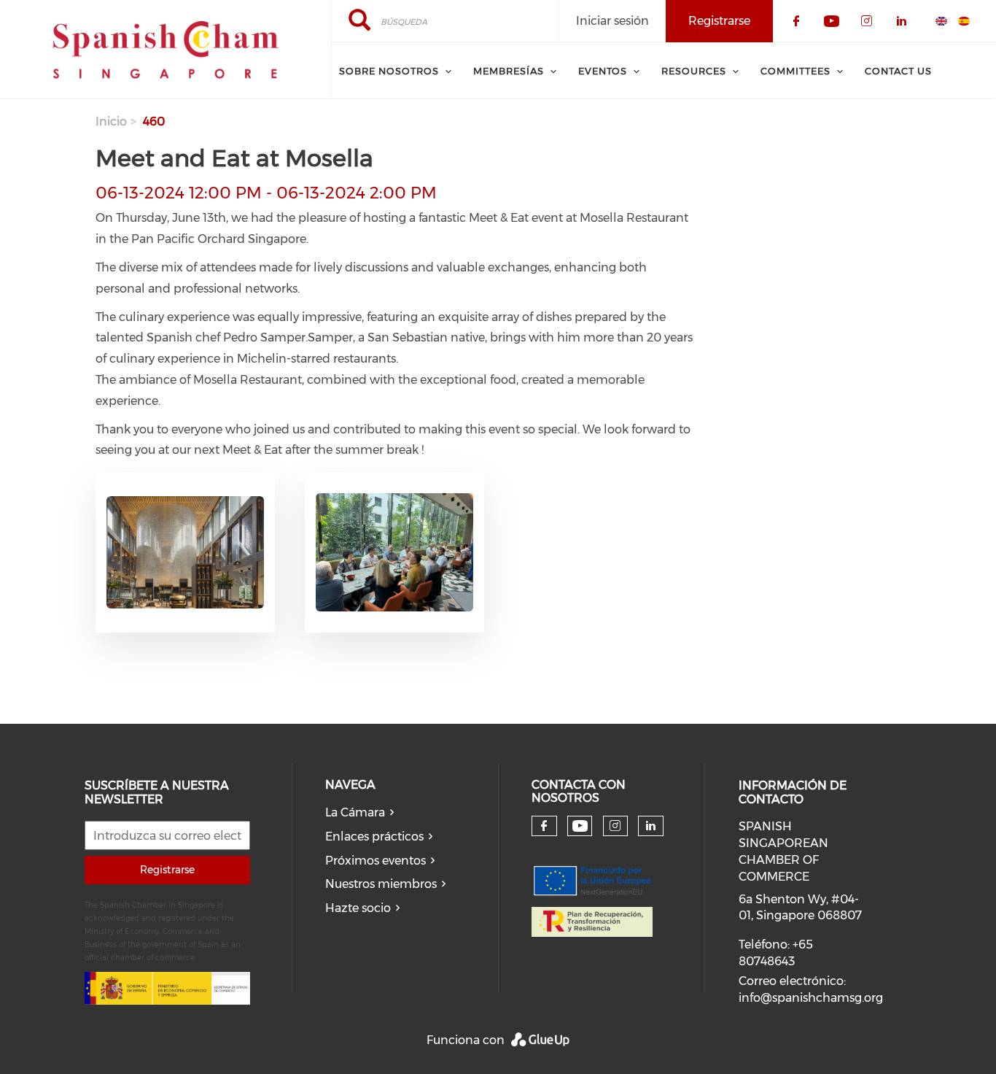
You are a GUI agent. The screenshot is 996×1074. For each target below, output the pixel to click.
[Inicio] (165, 49)
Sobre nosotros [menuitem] (389, 71)
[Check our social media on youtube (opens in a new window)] (580, 826)
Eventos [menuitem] (602, 71)
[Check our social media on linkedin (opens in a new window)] (651, 825)
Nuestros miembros (381, 884)
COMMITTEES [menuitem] (795, 71)
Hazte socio (358, 908)
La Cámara (355, 812)
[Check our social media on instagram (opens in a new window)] (615, 825)
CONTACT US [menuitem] (898, 71)
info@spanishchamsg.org (811, 998)
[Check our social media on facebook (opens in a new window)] (543, 825)
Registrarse (167, 869)
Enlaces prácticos (374, 836)
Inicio (111, 121)
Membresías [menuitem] (508, 71)
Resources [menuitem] (693, 71)
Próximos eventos (375, 861)
